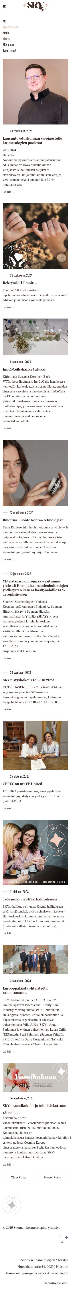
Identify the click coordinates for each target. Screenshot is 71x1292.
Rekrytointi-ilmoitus (20, 283)
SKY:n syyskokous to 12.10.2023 (28, 680)
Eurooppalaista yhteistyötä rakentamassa (25, 991)
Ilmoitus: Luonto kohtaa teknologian (33, 520)
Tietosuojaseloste (55, 1283)
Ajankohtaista (10, 27)
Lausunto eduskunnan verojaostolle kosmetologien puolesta (32, 141)
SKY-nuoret (9, 44)
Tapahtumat (9, 50)
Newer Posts (52, 1177)
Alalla (6, 33)
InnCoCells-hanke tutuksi (24, 369)
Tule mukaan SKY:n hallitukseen (30, 899)
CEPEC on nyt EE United (22, 784)
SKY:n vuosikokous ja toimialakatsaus (34, 1106)
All (4, 21)
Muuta (6, 39)
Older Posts (18, 1177)
